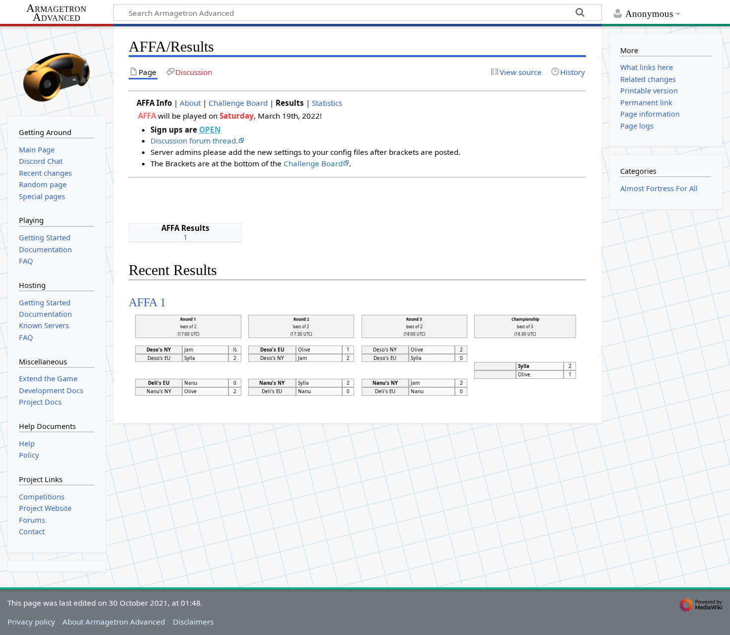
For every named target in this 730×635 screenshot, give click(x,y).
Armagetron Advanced (56, 13)
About (190, 103)
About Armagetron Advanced (114, 622)
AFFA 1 (147, 302)
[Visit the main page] (56, 70)
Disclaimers (193, 622)
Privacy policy (31, 622)
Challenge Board (238, 103)
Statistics (327, 103)
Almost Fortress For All (659, 188)
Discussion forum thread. (194, 140)
